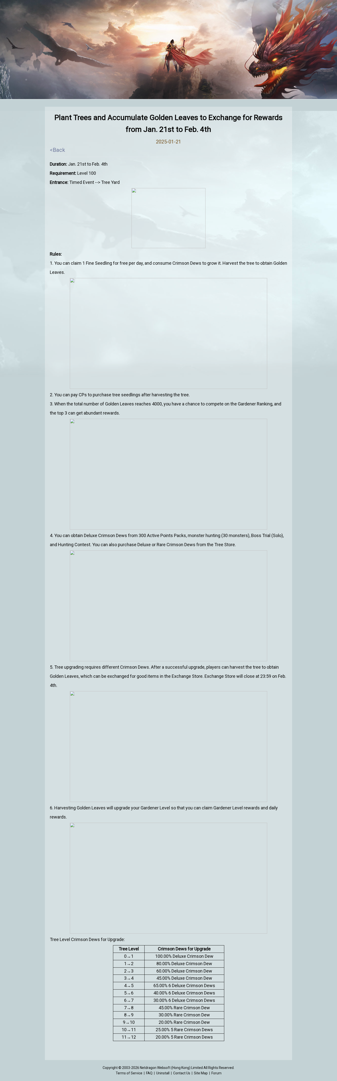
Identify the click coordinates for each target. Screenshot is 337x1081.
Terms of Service (129, 1073)
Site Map (201, 1073)
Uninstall (162, 1073)
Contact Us (181, 1073)
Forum (216, 1073)
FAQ (149, 1073)
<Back (57, 150)
